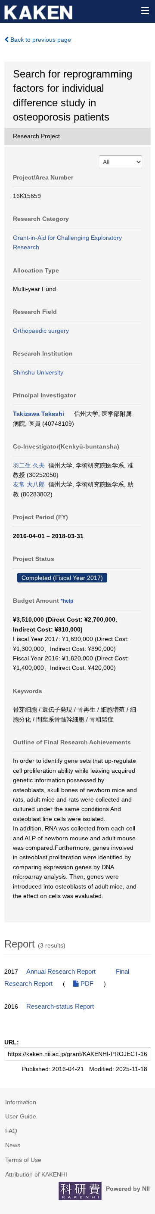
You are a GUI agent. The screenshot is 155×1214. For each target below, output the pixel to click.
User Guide (20, 1116)
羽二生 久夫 (29, 465)
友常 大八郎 (29, 484)
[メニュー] (145, 10)
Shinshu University (38, 372)
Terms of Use (23, 1159)
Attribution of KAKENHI (36, 1174)
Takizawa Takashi (38, 413)
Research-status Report (60, 1006)
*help (67, 601)
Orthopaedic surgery (41, 330)
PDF (86, 983)
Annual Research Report (61, 971)
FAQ (11, 1130)
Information (20, 1102)
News (12, 1145)
